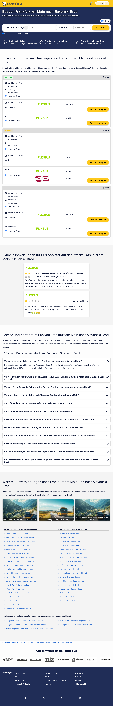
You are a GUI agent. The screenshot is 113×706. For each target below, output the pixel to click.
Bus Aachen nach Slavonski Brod (68, 533)
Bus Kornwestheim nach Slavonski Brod (71, 549)
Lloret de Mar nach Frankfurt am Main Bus (19, 561)
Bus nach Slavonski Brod (62, 642)
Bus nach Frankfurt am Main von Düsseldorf (20, 541)
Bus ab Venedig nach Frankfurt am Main (19, 605)
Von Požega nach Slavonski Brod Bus (70, 565)
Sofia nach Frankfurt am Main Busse (17, 597)
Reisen (48, 684)
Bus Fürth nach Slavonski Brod (67, 545)
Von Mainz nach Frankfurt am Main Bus (18, 569)
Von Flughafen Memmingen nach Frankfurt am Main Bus (25, 625)
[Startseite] (12, 3)
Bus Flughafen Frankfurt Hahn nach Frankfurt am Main (24, 621)
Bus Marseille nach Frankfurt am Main (18, 573)
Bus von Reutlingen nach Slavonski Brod (71, 573)
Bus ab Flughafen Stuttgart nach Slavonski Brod (74, 625)
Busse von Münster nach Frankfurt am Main (20, 581)
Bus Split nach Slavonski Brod (67, 585)
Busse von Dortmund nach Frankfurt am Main (21, 537)
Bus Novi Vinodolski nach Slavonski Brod (71, 557)
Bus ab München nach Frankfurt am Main (19, 577)
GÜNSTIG (8, 77)
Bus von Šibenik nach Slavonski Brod (70, 581)
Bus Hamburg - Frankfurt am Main (16, 545)
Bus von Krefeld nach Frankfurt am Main (19, 557)
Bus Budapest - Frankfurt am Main (16, 533)
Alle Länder (80, 684)
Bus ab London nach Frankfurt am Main (18, 565)
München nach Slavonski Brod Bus (69, 553)
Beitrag (78, 680)
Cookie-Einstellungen (55, 680)
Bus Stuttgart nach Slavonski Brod (69, 589)
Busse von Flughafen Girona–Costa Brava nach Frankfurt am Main (28, 629)
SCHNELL (8, 130)
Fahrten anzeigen (98, 109)
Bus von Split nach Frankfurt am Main (18, 601)
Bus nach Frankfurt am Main (41, 642)
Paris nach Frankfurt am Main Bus (16, 585)
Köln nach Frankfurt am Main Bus (16, 553)
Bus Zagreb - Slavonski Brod (67, 601)
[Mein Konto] (90, 3)
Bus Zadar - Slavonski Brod (66, 597)
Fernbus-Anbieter (23, 684)
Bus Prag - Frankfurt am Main (15, 589)
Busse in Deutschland (21, 642)
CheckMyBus (7, 642)
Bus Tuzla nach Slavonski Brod (67, 593)
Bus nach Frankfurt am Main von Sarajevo (19, 593)
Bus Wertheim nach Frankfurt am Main (18, 609)
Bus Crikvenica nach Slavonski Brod (69, 537)
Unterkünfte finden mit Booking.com (18, 33)
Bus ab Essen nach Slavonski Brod (69, 541)
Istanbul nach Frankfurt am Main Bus (17, 549)
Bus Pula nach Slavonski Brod (67, 569)
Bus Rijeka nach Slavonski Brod (68, 577)
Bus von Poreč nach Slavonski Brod (69, 561)
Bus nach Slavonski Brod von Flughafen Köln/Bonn (75, 621)
